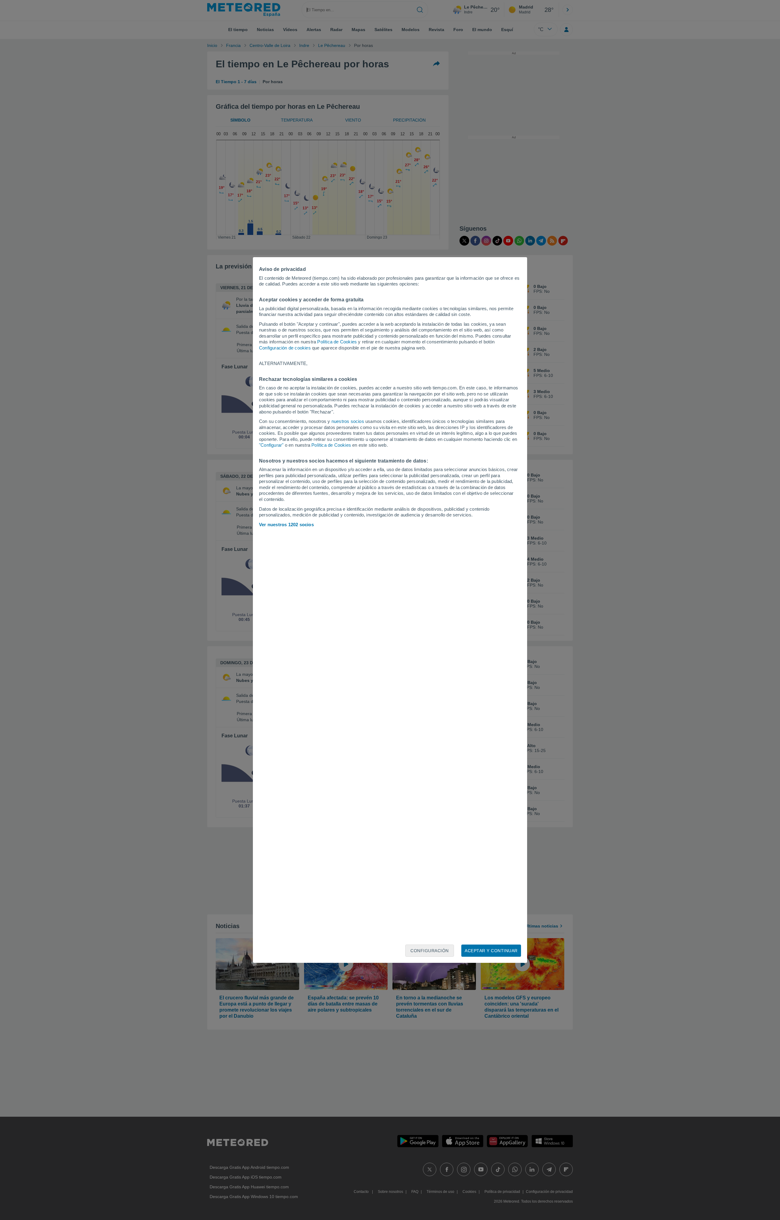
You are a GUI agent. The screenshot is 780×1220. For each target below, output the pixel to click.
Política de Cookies (337, 341)
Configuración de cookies (285, 347)
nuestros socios (348, 421)
